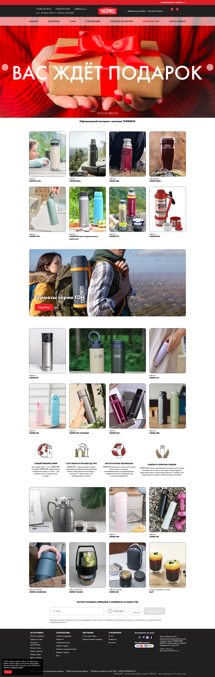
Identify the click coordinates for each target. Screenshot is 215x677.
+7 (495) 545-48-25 (43, 9)
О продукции (92, 21)
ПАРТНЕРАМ (88, 633)
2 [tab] (101, 113)
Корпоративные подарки (92, 639)
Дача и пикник (35, 658)
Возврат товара (62, 652)
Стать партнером (89, 636)
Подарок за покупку (121, 21)
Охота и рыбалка (37, 636)
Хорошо (8, 672)
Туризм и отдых (36, 639)
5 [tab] (110, 113)
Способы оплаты (155, 11)
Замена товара (62, 646)
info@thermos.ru (80, 9)
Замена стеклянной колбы (66, 649)
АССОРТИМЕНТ (37, 633)
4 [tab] (107, 113)
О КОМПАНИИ (115, 633)
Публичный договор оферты (77, 671)
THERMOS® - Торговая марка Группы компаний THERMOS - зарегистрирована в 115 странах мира (150, 674)
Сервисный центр (63, 642)
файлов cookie (17, 667)
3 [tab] (104, 113)
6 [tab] (113, 113)
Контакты (112, 642)
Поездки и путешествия (35, 643)
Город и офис (35, 654)
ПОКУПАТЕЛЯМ (63, 633)
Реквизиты (113, 639)
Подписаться (154, 611)
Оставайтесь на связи (144, 633)
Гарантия (59, 639)
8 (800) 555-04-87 (62, 9)
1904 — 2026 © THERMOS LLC (124, 671)
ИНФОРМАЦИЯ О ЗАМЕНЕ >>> (173, 2)
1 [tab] (98, 113)
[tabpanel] (107, 67)
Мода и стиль (35, 648)
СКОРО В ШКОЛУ (177, 21)
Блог (58, 655)
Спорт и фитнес (36, 651)
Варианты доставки (136, 11)
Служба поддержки (63, 636)
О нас (72, 21)
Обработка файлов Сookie (101, 671)
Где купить (54, 21)
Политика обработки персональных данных (46, 671)
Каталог (33, 21)
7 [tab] (116, 113)
